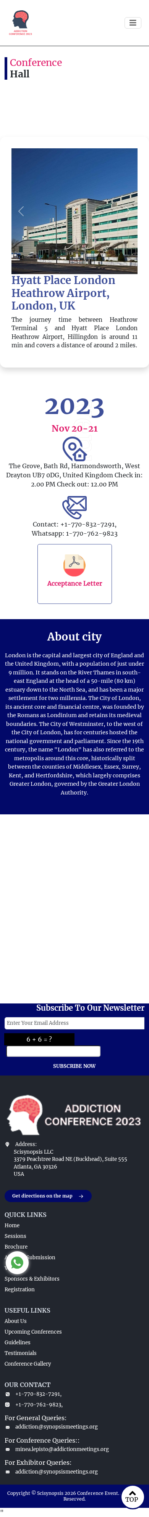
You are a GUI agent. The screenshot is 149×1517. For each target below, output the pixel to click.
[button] (21, 211)
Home (12, 1225)
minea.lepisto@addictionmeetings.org (62, 1449)
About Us (16, 1321)
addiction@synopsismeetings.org (56, 1427)
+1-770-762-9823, (39, 1404)
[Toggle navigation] (133, 23)
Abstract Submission (30, 1257)
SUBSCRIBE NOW (74, 1066)
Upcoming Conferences (33, 1332)
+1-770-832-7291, (38, 1394)
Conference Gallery (28, 1364)
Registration (20, 1289)
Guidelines (18, 1342)
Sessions (15, 1236)
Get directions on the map (42, 1196)
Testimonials (21, 1353)
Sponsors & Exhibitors (32, 1279)
